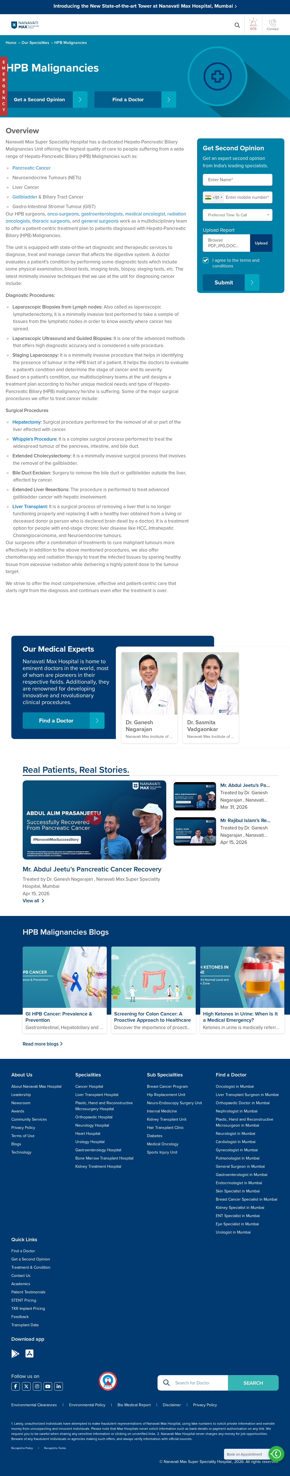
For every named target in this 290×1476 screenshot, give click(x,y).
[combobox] (213, 197)
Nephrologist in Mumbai (236, 1111)
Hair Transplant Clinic (165, 1127)
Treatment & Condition (30, 1267)
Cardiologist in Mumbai (235, 1142)
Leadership (21, 1094)
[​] (15, 1386)
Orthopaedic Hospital (93, 1117)
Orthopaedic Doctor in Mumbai (243, 1103)
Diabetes (155, 1136)
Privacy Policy (23, 1127)
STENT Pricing (23, 1300)
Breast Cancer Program (167, 1086)
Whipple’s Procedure (34, 439)
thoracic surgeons (51, 221)
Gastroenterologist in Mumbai (241, 1174)
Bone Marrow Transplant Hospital (104, 1158)
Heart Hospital (87, 1133)
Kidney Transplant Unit (166, 1119)
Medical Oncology (162, 1144)
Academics (20, 1284)
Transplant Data (25, 1325)
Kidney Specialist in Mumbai (240, 1207)
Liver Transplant (29, 506)
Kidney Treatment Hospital (98, 1166)
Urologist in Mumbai (233, 1232)
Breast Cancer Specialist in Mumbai (246, 1199)
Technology (21, 1152)
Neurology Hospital (92, 1125)
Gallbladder (24, 196)
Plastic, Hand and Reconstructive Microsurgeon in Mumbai (244, 1122)
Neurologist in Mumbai (235, 1133)
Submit (224, 282)
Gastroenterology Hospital (98, 1150)
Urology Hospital (90, 1142)
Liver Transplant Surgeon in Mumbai (247, 1094)
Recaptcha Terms (55, 1448)
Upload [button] (261, 243)
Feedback (20, 1316)
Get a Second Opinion (39, 99)
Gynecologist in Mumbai (237, 1150)
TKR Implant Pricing (28, 1308)
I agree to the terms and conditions (235, 263)
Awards (17, 1111)
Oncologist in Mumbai (235, 1086)
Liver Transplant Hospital (96, 1094)
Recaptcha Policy (22, 1448)
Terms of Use (23, 1136)
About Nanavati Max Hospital (36, 1086)
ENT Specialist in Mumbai (238, 1216)
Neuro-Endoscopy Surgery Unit (174, 1103)
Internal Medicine (162, 1111)
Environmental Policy (87, 1405)
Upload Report (218, 230)
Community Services (29, 1119)
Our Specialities (35, 42)
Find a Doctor (128, 99)
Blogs (16, 1144)
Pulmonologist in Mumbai (237, 1158)
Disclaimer (172, 1405)
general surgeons (100, 221)
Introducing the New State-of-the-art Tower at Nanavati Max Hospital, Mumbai (144, 6)
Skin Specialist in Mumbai (238, 1191)
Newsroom (20, 1103)
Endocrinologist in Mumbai (239, 1183)
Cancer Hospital (89, 1086)
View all (31, 900)
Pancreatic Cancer (31, 167)
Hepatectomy (26, 422)
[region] (225, 815)
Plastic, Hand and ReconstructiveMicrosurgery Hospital (104, 1106)
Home (11, 42)
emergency (3, 86)
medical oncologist (145, 213)
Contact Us (21, 1275)
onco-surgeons (63, 213)
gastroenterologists (102, 213)
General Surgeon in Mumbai (240, 1166)
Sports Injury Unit (162, 1152)
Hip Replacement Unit (166, 1094)
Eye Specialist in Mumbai (237, 1224)
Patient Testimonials (28, 1292)
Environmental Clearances (34, 1405)
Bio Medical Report (134, 1405)
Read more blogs (41, 1043)
